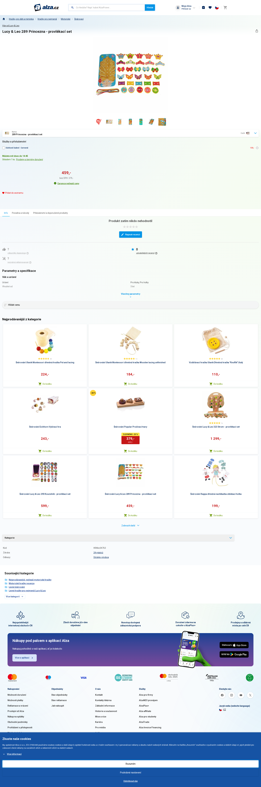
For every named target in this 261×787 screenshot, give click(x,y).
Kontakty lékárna (103, 700)
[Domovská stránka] (3, 19)
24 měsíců (98, 552)
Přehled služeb (15, 733)
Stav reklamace (59, 700)
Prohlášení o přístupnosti (20, 727)
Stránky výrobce (101, 557)
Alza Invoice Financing (150, 727)
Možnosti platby (15, 700)
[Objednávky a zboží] (203, 7)
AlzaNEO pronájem (148, 700)
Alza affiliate (145, 711)
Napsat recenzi (132, 234)
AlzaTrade (144, 722)
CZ (224, 709)
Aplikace (99, 733)
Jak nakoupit (57, 706)
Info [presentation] (6, 213)
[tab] (6, 212)
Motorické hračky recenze (21, 583)
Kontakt (99, 695)
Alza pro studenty (147, 716)
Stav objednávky (59, 695)
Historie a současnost (106, 711)
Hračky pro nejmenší (47, 19)
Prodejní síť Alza (16, 711)
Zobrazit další (128, 525)
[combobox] (107, 7)
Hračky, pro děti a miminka (21, 19)
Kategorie (9, 538)
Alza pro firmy (146, 695)
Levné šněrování (17, 587)
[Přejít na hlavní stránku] (46, 7)
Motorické (65, 19)
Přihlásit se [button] (186, 9)
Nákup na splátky (16, 716)
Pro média (100, 727)
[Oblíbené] (210, 7)
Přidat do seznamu (14, 193)
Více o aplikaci (22, 658)
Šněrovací (79, 19)
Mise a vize (100, 716)
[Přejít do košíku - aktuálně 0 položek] (225, 7)
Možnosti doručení (17, 695)
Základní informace (105, 706)
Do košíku (47, 384)
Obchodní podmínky (17, 722)
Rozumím (130, 763)
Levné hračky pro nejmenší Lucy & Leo (27, 590)
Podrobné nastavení (130, 772)
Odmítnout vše (130, 781)
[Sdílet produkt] (257, 31)
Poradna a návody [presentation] (20, 213)
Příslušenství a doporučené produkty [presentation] (50, 213)
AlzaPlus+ (144, 706)
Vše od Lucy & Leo (10, 25)
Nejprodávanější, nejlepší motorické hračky (30, 580)
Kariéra (99, 722)
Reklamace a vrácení (18, 706)
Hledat (150, 7)
